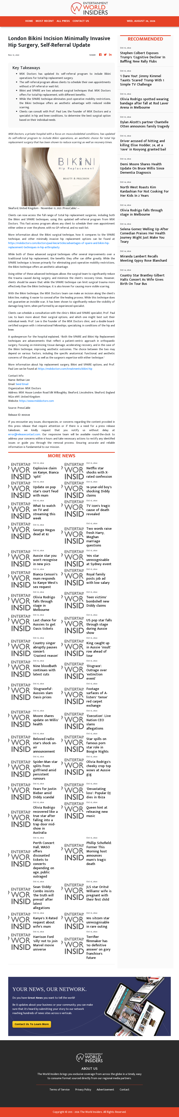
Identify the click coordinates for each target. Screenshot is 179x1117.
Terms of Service (59, 1089)
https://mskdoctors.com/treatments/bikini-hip (65, 369)
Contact (124, 1089)
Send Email (22, 384)
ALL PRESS (63, 21)
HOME (29, 21)
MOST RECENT (45, 21)
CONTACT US (81, 21)
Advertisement (105, 1089)
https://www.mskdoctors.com (36, 401)
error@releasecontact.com (24, 434)
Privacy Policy (83, 1089)
